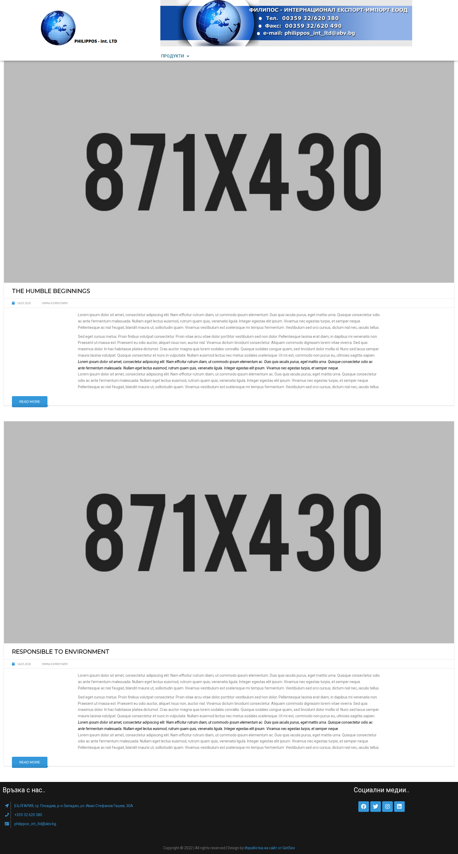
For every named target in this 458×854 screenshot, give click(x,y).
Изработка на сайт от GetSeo (270, 848)
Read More (29, 402)
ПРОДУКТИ (172, 56)
